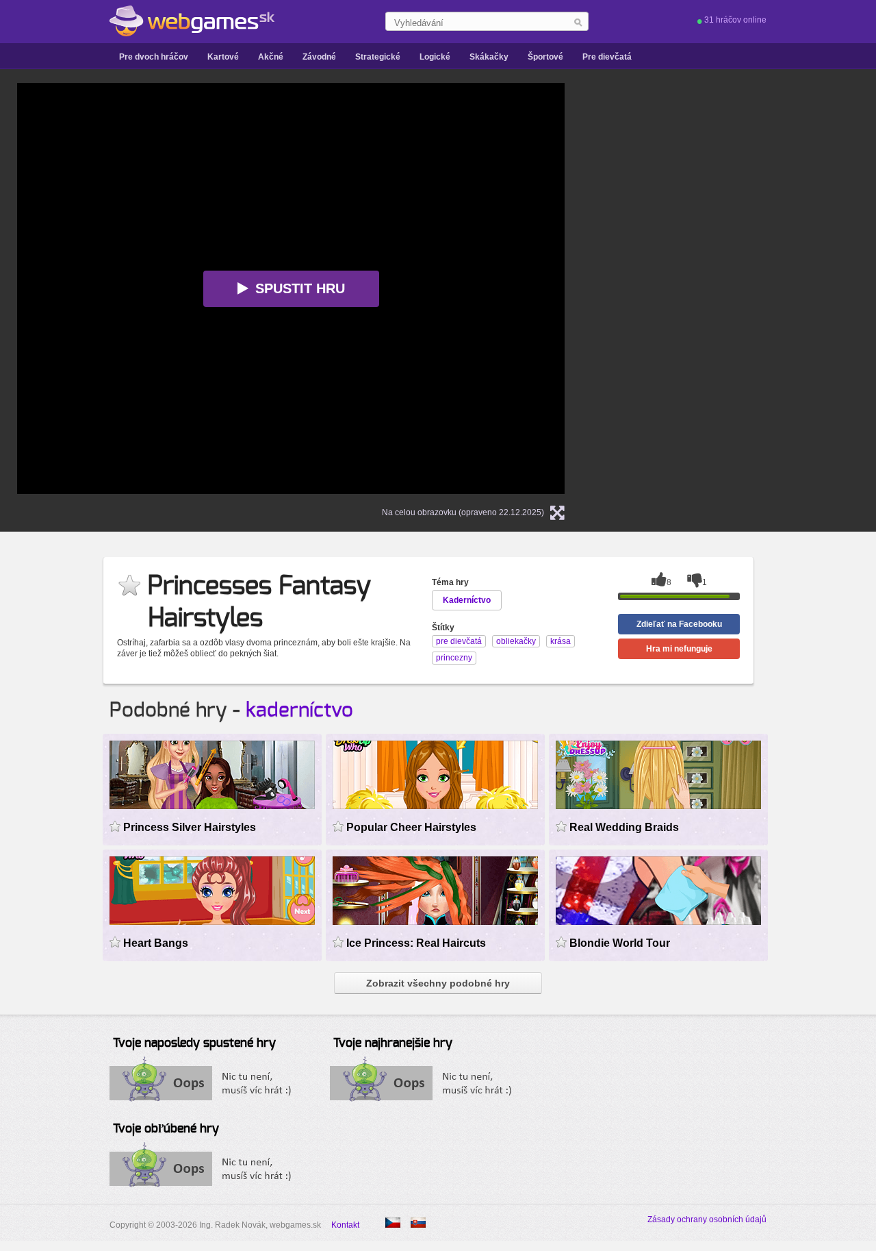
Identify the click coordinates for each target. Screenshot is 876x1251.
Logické (435, 57)
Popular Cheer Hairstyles (411, 827)
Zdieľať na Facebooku (679, 624)
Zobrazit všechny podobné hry (438, 983)
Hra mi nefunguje (679, 649)
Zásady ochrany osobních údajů (706, 1219)
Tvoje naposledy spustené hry (194, 1043)
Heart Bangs (155, 943)
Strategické (377, 57)
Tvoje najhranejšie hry (392, 1043)
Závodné (319, 57)
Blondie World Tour (619, 943)
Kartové (223, 57)
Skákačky (488, 57)
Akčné (270, 57)
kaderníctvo (299, 710)
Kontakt (345, 1225)
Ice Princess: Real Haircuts (416, 943)
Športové (545, 57)
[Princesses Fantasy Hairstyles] (392, 1222)
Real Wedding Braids (624, 827)
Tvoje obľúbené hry (166, 1129)
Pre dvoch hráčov (153, 57)
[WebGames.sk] (192, 21)
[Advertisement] (756, 288)
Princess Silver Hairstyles (189, 827)
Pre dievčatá (607, 57)
